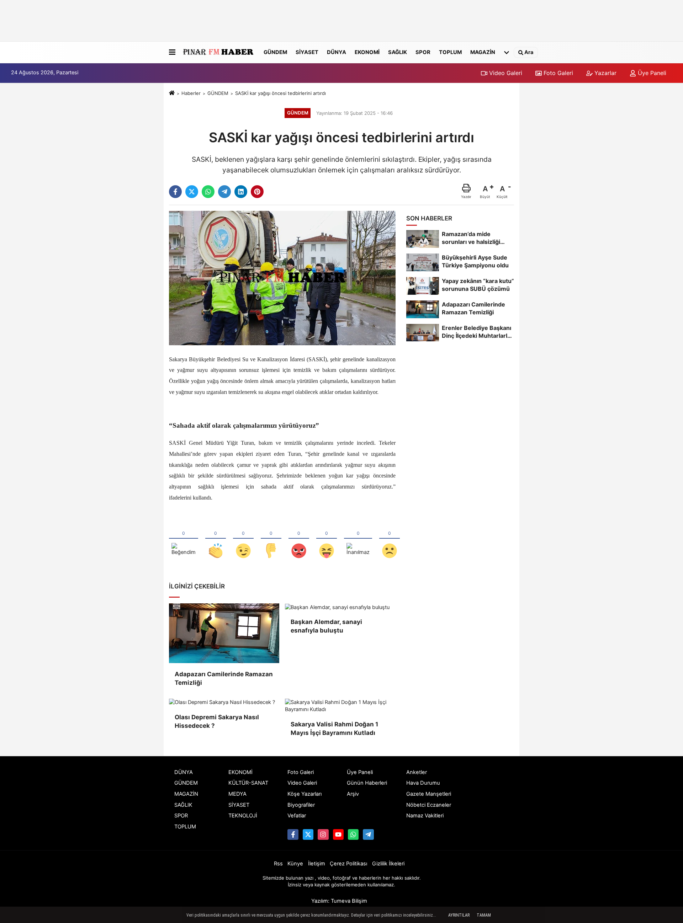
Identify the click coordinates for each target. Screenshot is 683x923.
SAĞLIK (397, 52)
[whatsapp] (208, 191)
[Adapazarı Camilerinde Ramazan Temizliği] (224, 633)
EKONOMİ (367, 52)
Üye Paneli (651, 72)
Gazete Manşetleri (428, 794)
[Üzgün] (389, 539)
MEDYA (237, 794)
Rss (278, 863)
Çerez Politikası (348, 863)
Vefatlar (296, 815)
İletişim (316, 863)
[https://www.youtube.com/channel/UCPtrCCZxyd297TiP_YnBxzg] (338, 834)
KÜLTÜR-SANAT (248, 783)
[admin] (368, 834)
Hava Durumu (423, 783)
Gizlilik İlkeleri (388, 863)
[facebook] (175, 191)
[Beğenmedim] (271, 539)
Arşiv (353, 794)
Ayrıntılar (459, 915)
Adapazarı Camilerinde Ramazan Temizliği (224, 678)
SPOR (422, 52)
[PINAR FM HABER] (218, 52)
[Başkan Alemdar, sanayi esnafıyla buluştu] (340, 607)
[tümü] (506, 52)
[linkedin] (240, 191)
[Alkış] (215, 539)
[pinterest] (257, 191)
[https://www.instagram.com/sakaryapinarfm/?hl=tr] (323, 834)
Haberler (191, 93)
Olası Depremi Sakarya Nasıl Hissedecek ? (217, 721)
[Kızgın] (298, 539)
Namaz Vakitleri (425, 815)
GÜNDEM (275, 52)
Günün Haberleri (367, 783)
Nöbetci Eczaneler (428, 805)
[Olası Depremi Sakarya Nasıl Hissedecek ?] (224, 702)
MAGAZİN (482, 52)
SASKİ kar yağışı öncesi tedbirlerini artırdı (280, 93)
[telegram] (224, 191)
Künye (295, 863)
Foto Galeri (557, 72)
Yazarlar (604, 72)
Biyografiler (301, 805)
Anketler (416, 772)
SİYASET (307, 52)
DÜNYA (336, 52)
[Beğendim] (183, 539)
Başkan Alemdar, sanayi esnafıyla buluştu (326, 626)
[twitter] (191, 191)
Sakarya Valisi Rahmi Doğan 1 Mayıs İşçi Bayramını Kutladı (334, 728)
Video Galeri (504, 72)
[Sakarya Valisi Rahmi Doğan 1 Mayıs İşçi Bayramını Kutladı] (340, 706)
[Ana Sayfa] (172, 93)
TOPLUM (450, 52)
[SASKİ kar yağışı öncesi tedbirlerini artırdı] (282, 277)
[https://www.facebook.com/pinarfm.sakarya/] (292, 834)
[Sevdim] (243, 539)
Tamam (484, 915)
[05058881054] (353, 834)
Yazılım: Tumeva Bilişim (339, 901)
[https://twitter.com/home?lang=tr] (308, 834)
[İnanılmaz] (358, 539)
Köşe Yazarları (304, 794)
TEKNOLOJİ (242, 815)
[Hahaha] (326, 539)
